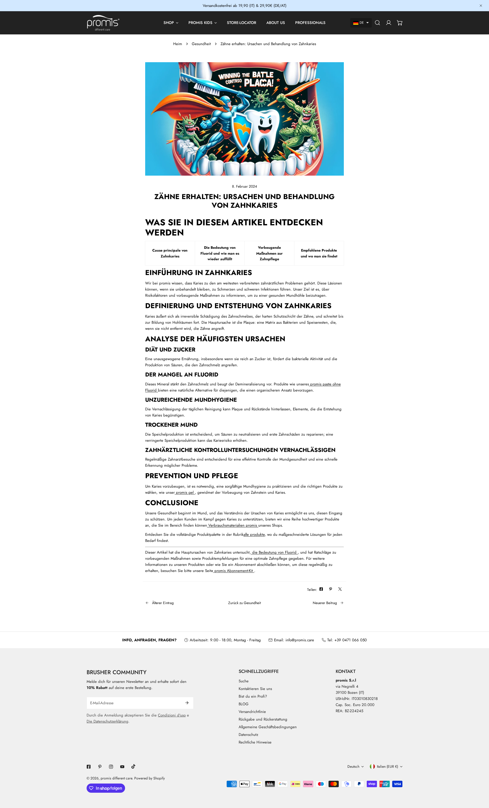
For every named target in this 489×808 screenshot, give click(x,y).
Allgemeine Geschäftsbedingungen (268, 727)
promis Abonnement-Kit (233, 571)
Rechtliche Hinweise (255, 742)
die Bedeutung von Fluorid (274, 552)
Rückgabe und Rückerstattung (263, 719)
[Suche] (377, 22)
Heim (177, 44)
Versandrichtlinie (252, 711)
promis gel (185, 492)
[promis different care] (103, 23)
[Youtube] (122, 767)
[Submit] (187, 703)
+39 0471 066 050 (350, 640)
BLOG (244, 704)
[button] (361, 23)
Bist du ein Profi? (253, 696)
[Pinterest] (99, 767)
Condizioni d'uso (172, 715)
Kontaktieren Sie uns (255, 689)
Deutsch (353, 766)
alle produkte (254, 534)
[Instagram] (111, 767)
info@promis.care (300, 640)
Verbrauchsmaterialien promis (232, 525)
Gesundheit (201, 44)
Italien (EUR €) (387, 766)
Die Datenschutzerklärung (107, 721)
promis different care (116, 778)
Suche (244, 681)
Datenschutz (248, 734)
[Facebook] (88, 767)
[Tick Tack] (133, 766)
